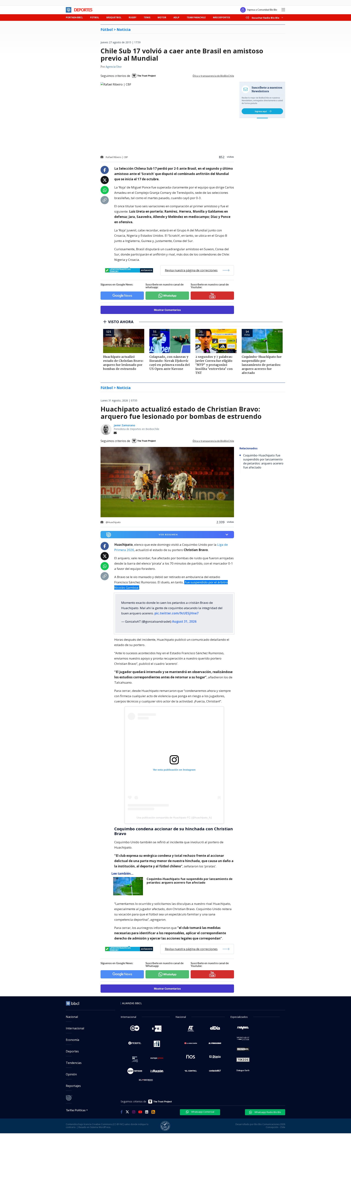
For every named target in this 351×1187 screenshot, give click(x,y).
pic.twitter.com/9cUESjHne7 (176, 613)
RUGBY (132, 17)
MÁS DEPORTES (221, 17)
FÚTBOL (94, 17)
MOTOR (162, 17)
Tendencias (74, 1063)
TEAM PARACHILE (196, 17)
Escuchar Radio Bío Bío (265, 17)
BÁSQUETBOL (113, 17)
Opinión (71, 1074)
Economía (72, 1040)
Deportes (72, 1051)
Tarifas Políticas (76, 1110)
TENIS (147, 17)
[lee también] (129, 886)
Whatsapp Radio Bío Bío (267, 1112)
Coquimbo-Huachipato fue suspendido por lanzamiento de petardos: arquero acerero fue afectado (190, 881)
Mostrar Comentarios (167, 309)
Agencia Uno (113, 67)
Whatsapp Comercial (202, 1111)
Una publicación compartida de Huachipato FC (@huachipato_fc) (174, 817)
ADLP (176, 17)
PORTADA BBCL (74, 17)
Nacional (72, 1017)
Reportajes (73, 1086)
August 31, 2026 (184, 621)
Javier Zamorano (124, 425)
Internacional (75, 1028)
